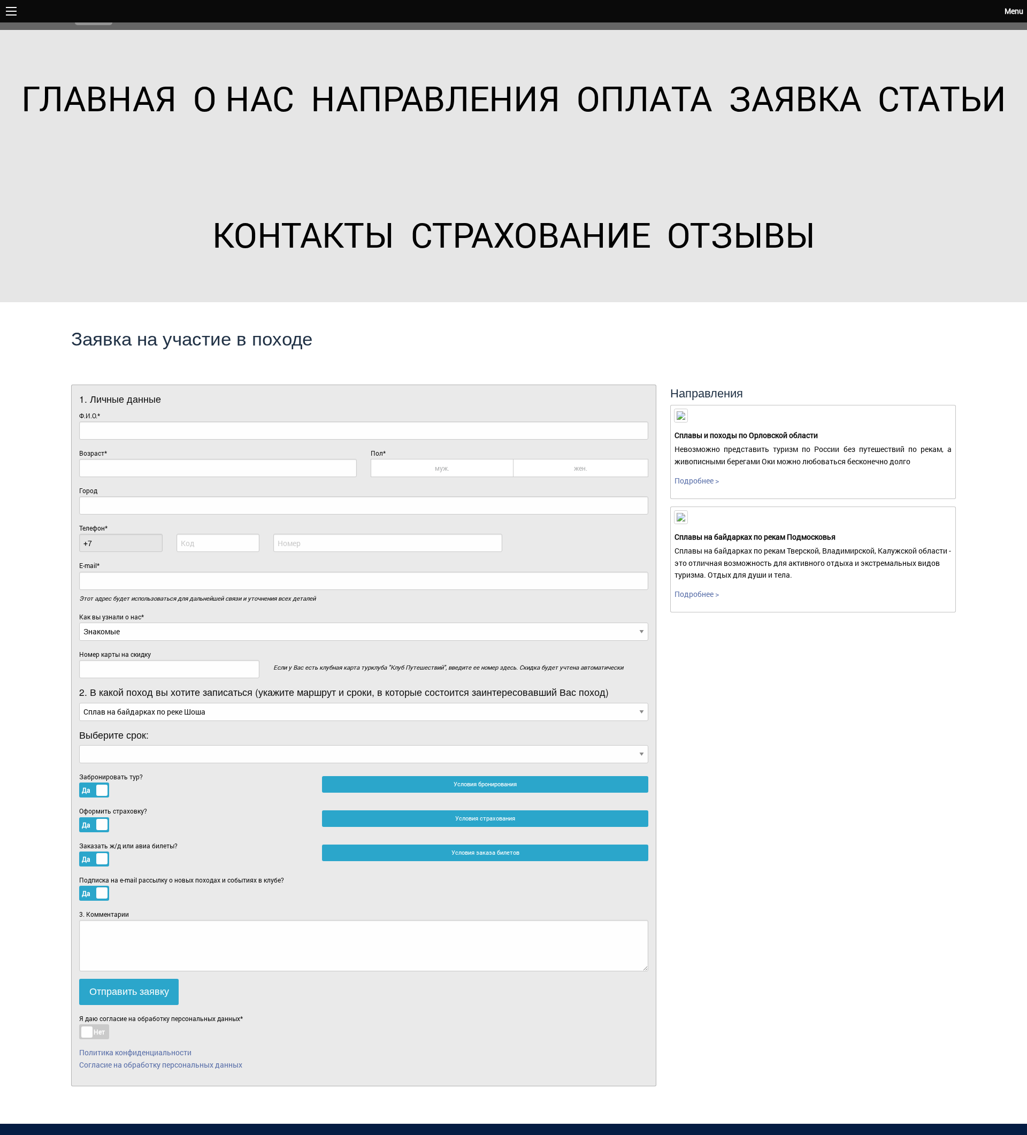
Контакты (303, 234)
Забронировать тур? (111, 784)
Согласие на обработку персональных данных (160, 1065)
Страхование (530, 234)
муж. (442, 468)
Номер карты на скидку (115, 654)
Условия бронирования (485, 784)
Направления (435, 97)
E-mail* (89, 565)
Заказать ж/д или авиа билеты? (128, 853)
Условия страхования (485, 818)
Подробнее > (697, 481)
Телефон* (93, 528)
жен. (580, 468)
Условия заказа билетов (485, 852)
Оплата (644, 97)
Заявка (795, 97)
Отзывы (741, 234)
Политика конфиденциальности (135, 1052)
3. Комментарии (104, 914)
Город (88, 490)
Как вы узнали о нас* (111, 616)
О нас (243, 97)
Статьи (942, 97)
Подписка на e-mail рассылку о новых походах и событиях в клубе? (181, 888)
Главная (99, 97)
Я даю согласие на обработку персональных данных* (161, 1018)
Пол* (479, 460)
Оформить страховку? (113, 819)
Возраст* (93, 453)
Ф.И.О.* (89, 415)
